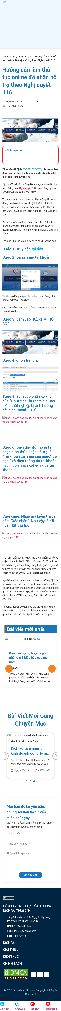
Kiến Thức (25, 56)
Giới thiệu (10, 950)
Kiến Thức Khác (19, 741)
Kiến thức (11, 956)
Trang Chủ (8, 56)
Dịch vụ (9, 943)
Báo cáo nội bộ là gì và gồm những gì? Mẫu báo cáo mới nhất (28, 657)
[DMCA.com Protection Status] (15, 974)
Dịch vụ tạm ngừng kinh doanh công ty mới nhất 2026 (30, 751)
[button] (49, 24)
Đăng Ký (34, 1009)
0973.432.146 (23, 925)
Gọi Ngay (4, 1009)
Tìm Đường (51, 1009)
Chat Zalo (20, 1009)
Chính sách (12, 963)
